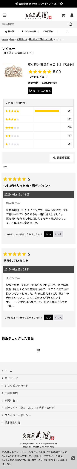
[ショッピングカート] (63, 15)
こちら (8, 464)
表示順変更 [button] (63, 157)
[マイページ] (71, 15)
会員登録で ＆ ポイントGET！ (39, 3)
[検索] (71, 24)
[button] (4, 15)
